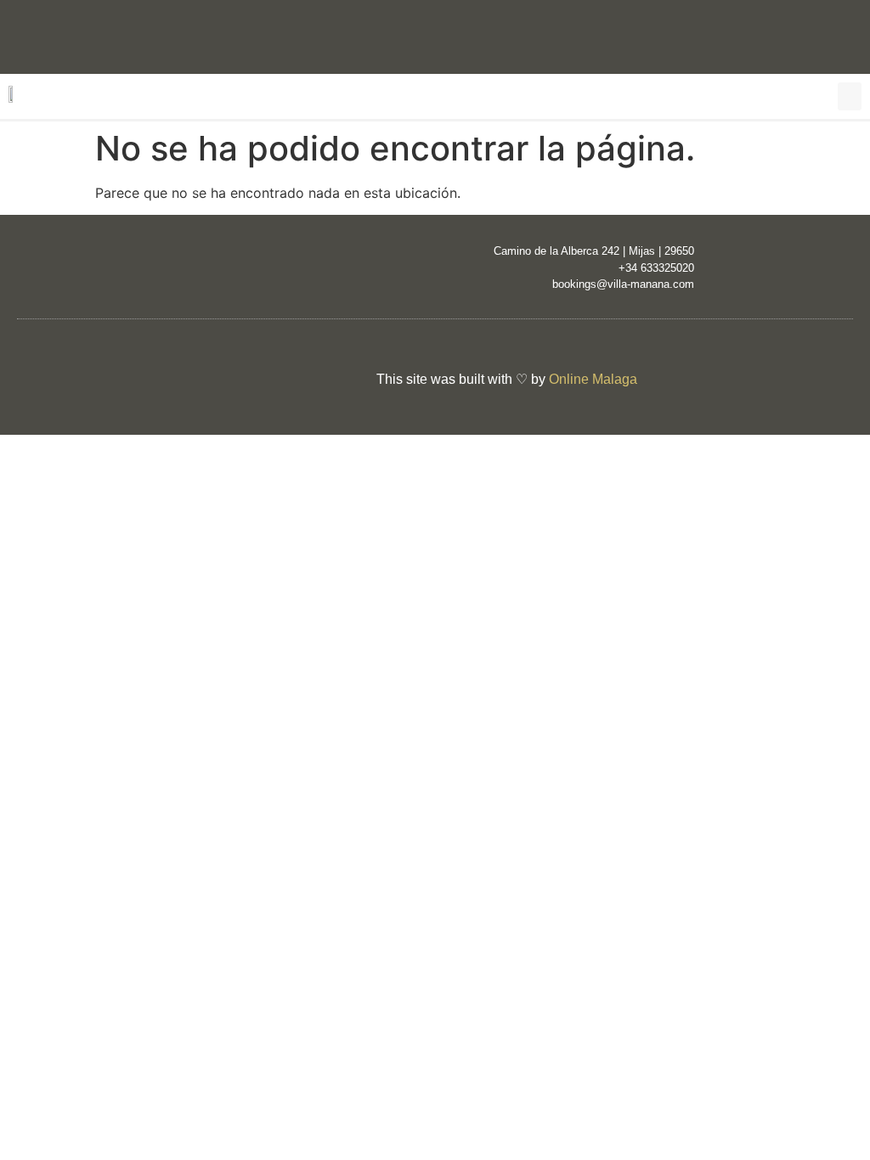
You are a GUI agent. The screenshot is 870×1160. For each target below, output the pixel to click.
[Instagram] (713, 35)
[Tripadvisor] (174, 383)
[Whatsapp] (849, 35)
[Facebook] (781, 35)
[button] (850, 96)
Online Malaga (593, 379)
